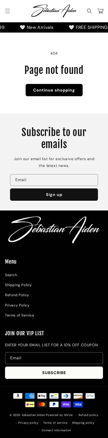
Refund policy (88, 415)
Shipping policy (83, 422)
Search (11, 275)
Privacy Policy (17, 305)
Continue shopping (54, 90)
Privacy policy (28, 422)
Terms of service (55, 422)
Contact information (56, 430)
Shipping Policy (18, 285)
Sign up (54, 194)
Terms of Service (19, 315)
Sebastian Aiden (34, 415)
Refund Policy (17, 295)
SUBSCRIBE (54, 372)
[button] (7, 11)
